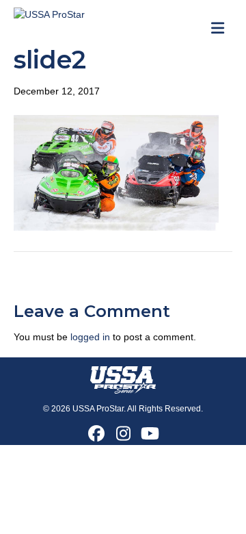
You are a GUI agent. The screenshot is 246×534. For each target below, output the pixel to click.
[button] (96, 433)
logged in (90, 336)
